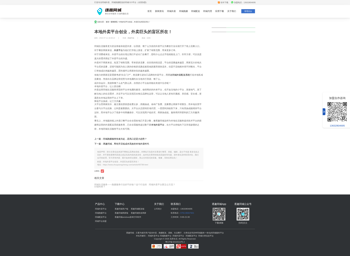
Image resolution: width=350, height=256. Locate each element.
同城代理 (207, 11)
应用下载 (219, 11)
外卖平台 (118, 50)
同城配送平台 (101, 217)
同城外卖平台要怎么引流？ (162, 184)
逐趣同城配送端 (137, 209)
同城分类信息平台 (206, 236)
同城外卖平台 (101, 209)
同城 (174, 75)
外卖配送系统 (183, 75)
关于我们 (231, 11)
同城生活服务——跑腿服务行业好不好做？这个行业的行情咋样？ (120, 185)
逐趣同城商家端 (121, 213)
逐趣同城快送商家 (138, 213)
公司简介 (158, 209)
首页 (149, 11)
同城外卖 (171, 11)
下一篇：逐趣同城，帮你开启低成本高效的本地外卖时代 (121, 144)
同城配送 (195, 11)
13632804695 (337, 125)
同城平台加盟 (101, 221)
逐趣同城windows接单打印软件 (128, 217)
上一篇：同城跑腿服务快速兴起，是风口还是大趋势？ (120, 139)
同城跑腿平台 (101, 213)
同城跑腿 (183, 11)
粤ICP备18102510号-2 (175, 242)
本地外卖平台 (157, 125)
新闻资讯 (159, 11)
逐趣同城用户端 (121, 209)
